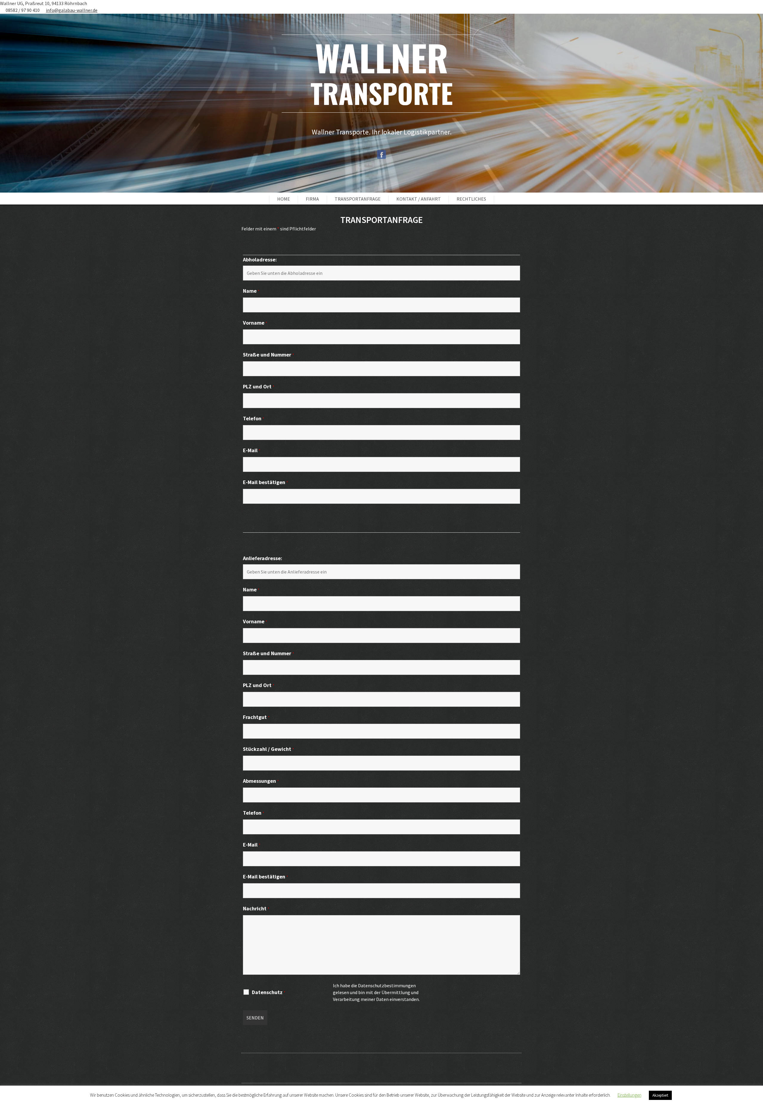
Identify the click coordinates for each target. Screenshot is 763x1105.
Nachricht (256, 909)
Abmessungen (261, 781)
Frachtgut (256, 717)
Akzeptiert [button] (660, 1095)
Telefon (253, 419)
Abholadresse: (260, 260)
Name (251, 291)
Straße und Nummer (268, 355)
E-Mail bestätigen (265, 482)
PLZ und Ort (258, 387)
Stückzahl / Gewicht (268, 749)
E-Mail (251, 450)
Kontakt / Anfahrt (418, 199)
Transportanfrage (358, 199)
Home (283, 199)
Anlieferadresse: (262, 558)
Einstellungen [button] (629, 1095)
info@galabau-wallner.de (71, 10)
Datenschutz (268, 992)
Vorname (255, 323)
